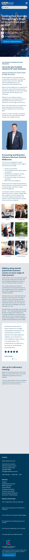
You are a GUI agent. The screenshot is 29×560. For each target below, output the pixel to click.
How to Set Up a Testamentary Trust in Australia (13, 528)
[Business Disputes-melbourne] (21, 241)
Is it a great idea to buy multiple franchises (12, 534)
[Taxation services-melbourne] (8, 204)
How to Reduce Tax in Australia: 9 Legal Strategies (14, 515)
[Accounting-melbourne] (8, 241)
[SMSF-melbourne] (8, 223)
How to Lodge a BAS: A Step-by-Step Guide (12, 502)
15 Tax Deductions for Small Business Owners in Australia (13, 521)
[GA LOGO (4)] (7, 2)
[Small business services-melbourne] (21, 204)
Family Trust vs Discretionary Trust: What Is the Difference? (13, 508)
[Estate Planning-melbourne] (21, 223)
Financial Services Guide (10, 553)
